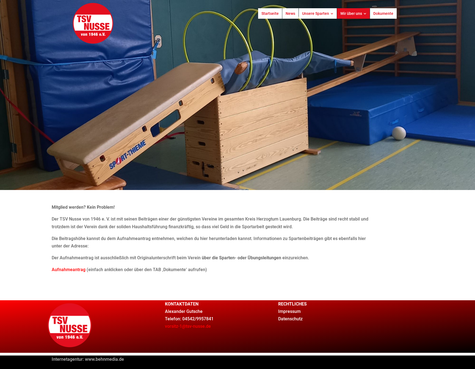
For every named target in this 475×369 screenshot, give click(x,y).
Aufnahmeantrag (68, 269)
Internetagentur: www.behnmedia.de (88, 359)
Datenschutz (290, 318)
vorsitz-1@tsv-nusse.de (188, 326)
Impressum (289, 311)
